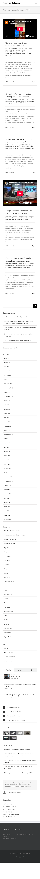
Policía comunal (8, 594)
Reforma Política (8, 611)
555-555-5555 (11, 810)
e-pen (16, 52)
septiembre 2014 (8, 489)
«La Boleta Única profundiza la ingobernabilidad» (17, 317)
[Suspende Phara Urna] (13, 737)
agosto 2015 (7, 443)
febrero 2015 (7, 468)
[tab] (20, 707)
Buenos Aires (8, 50)
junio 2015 (7, 451)
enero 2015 (7, 473)
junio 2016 (7, 409)
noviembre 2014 (8, 481)
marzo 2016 (7, 422)
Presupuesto (7, 603)
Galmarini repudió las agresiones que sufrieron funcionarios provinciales (20, 685)
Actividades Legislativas (10, 539)
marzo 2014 (7, 515)
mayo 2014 (7, 506)
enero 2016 (7, 430)
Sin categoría (7, 632)
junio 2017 (7, 362)
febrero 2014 (7, 519)
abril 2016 (6, 417)
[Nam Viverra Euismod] (27, 733)
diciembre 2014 (8, 477)
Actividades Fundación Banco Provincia (14, 535)
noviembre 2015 (8, 434)
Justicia (6, 586)
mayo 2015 (7, 456)
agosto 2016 (7, 401)
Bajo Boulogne (29, 146)
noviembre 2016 (8, 388)
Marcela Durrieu (16, 103)
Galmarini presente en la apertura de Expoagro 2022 (18, 340)
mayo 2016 (7, 413)
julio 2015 (6, 447)
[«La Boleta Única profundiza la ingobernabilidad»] (7, 675)
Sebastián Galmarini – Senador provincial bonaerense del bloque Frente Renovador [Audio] (19, 695)
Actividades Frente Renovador (12, 531)
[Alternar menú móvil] (36, 3)
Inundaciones (21, 267)
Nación (23, 50)
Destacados (7, 565)
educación (7, 577)
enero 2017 (7, 379)
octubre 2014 (7, 485)
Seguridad (6, 624)
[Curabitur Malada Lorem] (6, 737)
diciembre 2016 (8, 384)
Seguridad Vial (8, 628)
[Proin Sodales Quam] (20, 733)
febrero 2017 (7, 375)
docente (6, 573)
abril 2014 (6, 511)
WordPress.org (8, 661)
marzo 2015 (7, 464)
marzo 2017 (7, 371)
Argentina (6, 548)
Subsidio (32, 148)
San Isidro (23, 101)
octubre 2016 (7, 392)
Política (7, 52)
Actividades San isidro (9, 543)
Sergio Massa (25, 53)
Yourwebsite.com (10, 816)
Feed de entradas (8, 652)
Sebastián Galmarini (12, 48)
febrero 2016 (7, 426)
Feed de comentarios (9, 657)
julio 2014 (6, 498)
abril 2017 (6, 367)
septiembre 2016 (8, 396)
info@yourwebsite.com (13, 814)
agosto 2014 (7, 494)
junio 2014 (7, 502)
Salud (5, 615)
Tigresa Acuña (7, 637)
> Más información (9, 82)
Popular (8, 670)
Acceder (6, 648)
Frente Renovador (16, 50)
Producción (7, 607)
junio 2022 (7, 358)
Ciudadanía (7, 560)
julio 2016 (6, 405)
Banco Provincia (8, 552)
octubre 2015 (7, 439)
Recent (20, 670)
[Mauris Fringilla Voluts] (13, 733)
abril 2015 (6, 460)
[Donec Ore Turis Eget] (6, 733)
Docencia (6, 569)
